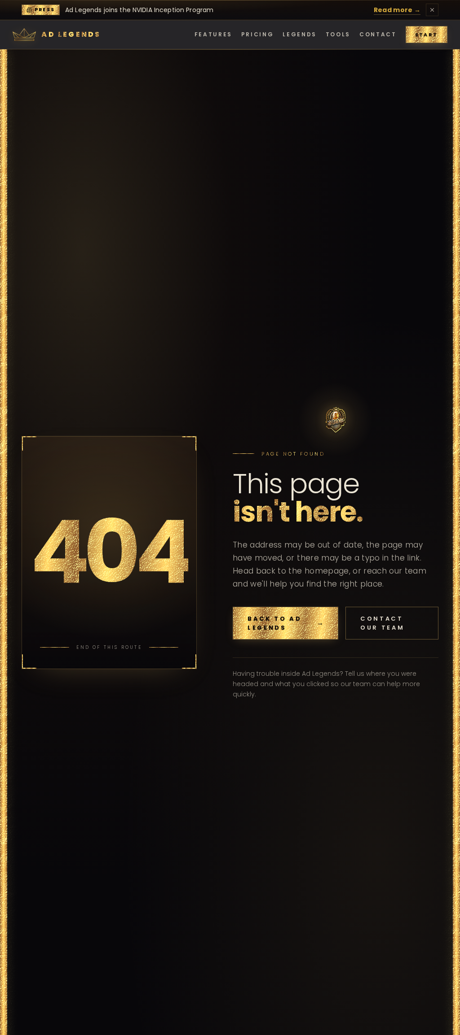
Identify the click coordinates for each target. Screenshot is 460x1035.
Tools (338, 34)
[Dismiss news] (432, 10)
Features (213, 34)
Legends (299, 34)
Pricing (257, 34)
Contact (377, 34)
